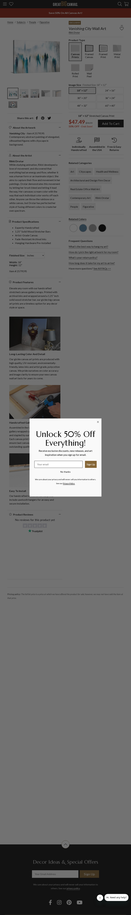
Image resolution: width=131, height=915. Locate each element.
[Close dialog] (98, 422)
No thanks (65, 471)
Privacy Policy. (69, 483)
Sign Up (91, 464)
